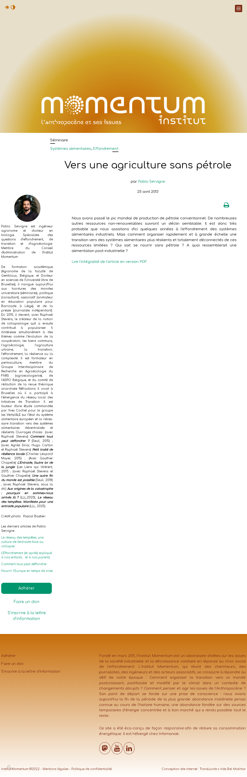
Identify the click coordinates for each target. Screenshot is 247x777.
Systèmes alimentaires (70, 149)
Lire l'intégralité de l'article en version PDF (109, 262)
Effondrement (105, 149)
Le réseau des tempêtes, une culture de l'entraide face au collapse (22, 542)
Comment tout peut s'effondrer (24, 564)
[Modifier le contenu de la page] (10, 767)
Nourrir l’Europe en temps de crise (27, 571)
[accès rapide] (7, 9)
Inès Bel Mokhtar (233, 769)
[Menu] (238, 8)
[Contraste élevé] (13, 9)
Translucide (208, 769)
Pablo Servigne (151, 182)
